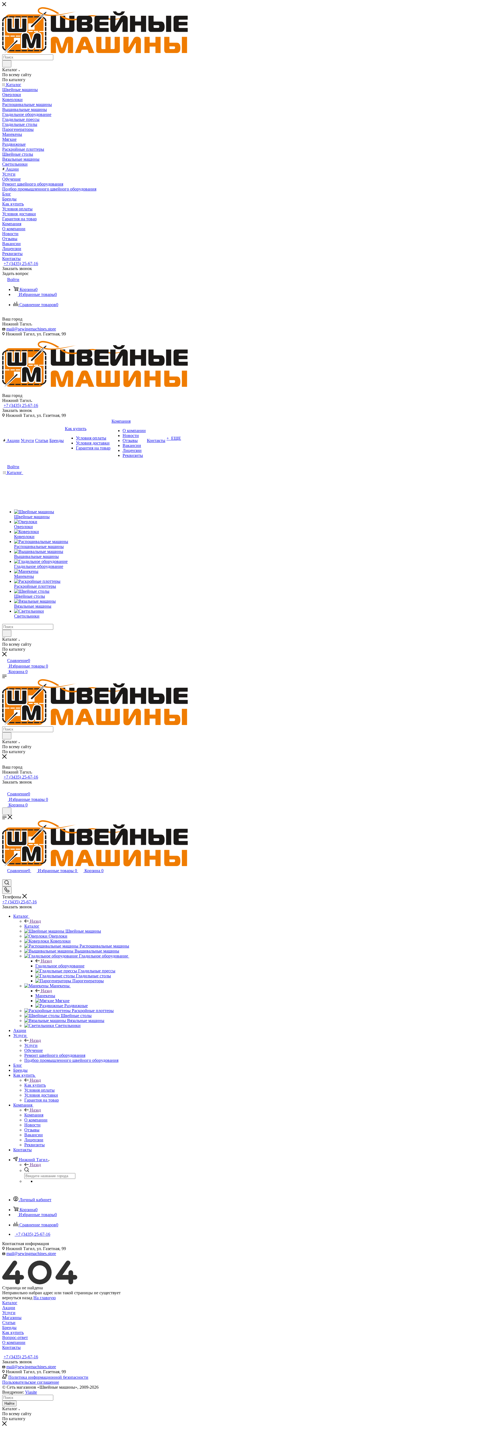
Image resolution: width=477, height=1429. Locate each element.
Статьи (8, 1322)
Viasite (31, 1392)
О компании (13, 1342)
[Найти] (6, 63)
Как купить (35, 1085)
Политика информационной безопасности (48, 1377)
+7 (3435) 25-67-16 (21, 263)
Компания (33, 1115)
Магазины (12, 1317)
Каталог (31, 926)
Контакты (11, 1347)
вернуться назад (17, 1297)
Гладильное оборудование (59, 966)
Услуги (31, 1045)
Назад (35, 921)
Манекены (45, 995)
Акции (8, 1307)
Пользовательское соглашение (30, 1382)
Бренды (9, 1327)
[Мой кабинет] (4, 788)
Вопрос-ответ (15, 1337)
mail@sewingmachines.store (31, 329)
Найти (9, 1403)
